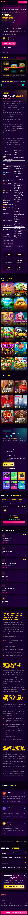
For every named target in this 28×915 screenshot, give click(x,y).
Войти (14, 2)
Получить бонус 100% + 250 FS (14, 886)
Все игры (3, 280)
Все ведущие (5, 378)
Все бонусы (7, 47)
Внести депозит (14, 522)
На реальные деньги (10, 468)
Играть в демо (8, 464)
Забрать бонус (8, 43)
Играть (22, 910)
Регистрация (22, 2)
